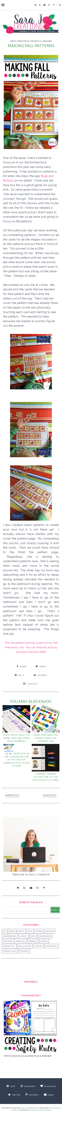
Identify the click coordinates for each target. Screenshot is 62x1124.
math (13, 41)
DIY (4, 931)
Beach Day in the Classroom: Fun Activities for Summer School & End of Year (16, 759)
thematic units (10, 951)
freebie (39, 931)
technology (51, 946)
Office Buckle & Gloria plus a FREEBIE (27, 1055)
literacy (23, 936)
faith (30, 931)
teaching (38, 946)
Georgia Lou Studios (40, 1110)
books (12, 931)
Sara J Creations (29, 1108)
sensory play (9, 946)
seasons (47, 41)
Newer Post (12, 795)
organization (45, 936)
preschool (23, 41)
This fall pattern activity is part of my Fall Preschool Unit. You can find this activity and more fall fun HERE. (31, 647)
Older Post (50, 795)
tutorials (24, 951)
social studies (24, 946)
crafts (21, 931)
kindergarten (9, 936)
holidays (50, 931)
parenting (8, 941)
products (36, 41)
